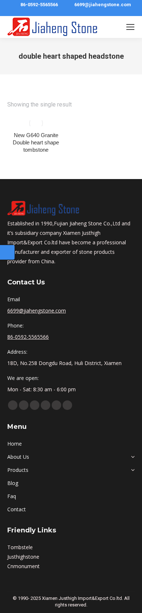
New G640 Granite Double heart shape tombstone (36, 142)
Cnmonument (23, 566)
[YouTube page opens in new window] (23, 405)
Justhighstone (23, 556)
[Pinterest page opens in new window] (45, 405)
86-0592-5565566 (39, 4)
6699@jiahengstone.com (102, 4)
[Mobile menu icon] (130, 27)
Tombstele (20, 547)
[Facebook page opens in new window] (12, 405)
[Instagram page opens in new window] (56, 405)
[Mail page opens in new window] (67, 405)
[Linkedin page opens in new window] (34, 405)
